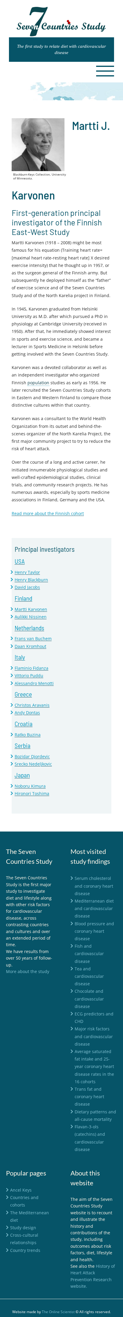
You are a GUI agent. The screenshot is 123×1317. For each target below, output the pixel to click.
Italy (20, 657)
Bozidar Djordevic (32, 756)
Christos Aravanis (32, 705)
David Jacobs (27, 587)
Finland (23, 598)
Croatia (24, 723)
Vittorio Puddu (29, 675)
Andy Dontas (27, 712)
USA (20, 561)
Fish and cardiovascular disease (89, 953)
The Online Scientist (58, 1311)
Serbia (22, 745)
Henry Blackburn (31, 580)
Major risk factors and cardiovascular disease (94, 1036)
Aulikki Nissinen (31, 617)
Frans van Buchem (33, 638)
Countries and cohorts (24, 1201)
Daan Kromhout (30, 646)
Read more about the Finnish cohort (48, 513)
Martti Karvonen (31, 609)
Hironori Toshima (32, 793)
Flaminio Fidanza (31, 668)
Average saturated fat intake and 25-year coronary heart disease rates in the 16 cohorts (94, 1066)
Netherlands (29, 627)
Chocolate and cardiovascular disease (89, 998)
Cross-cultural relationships (24, 1238)
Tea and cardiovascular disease (89, 976)
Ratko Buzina (28, 734)
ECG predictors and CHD (94, 1017)
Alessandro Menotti (34, 683)
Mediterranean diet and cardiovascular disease (94, 908)
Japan (22, 775)
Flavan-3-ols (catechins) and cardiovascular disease (90, 1138)
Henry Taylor (27, 572)
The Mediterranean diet (29, 1216)
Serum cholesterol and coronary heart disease (94, 885)
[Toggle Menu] (105, 71)
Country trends (25, 1250)
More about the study (27, 971)
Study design (23, 1227)
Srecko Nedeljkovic (33, 764)
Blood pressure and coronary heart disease (94, 931)
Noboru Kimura (30, 786)
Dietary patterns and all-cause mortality (95, 1115)
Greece (23, 694)
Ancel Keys (21, 1190)
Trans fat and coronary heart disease (89, 1096)
